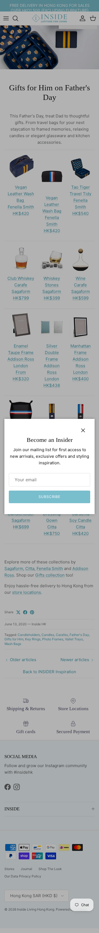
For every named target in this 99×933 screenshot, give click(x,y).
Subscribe (49, 496)
